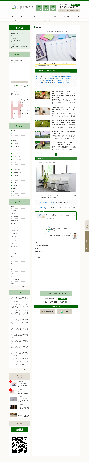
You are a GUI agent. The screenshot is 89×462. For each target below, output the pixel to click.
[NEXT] (27, 99)
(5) (66, 78)
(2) (57, 76)
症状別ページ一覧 (25, 286)
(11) (58, 78)
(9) (49, 80)
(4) (66, 80)
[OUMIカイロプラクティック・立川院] (21, 8)
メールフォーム (40, 202)
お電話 (52, 202)
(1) (39, 76)
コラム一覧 (26, 369)
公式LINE (47, 202)
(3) (46, 76)
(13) (70, 82)
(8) (50, 78)
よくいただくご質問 (41, 207)
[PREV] (12, 99)
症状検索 (87, 225)
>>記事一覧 (19, 377)
